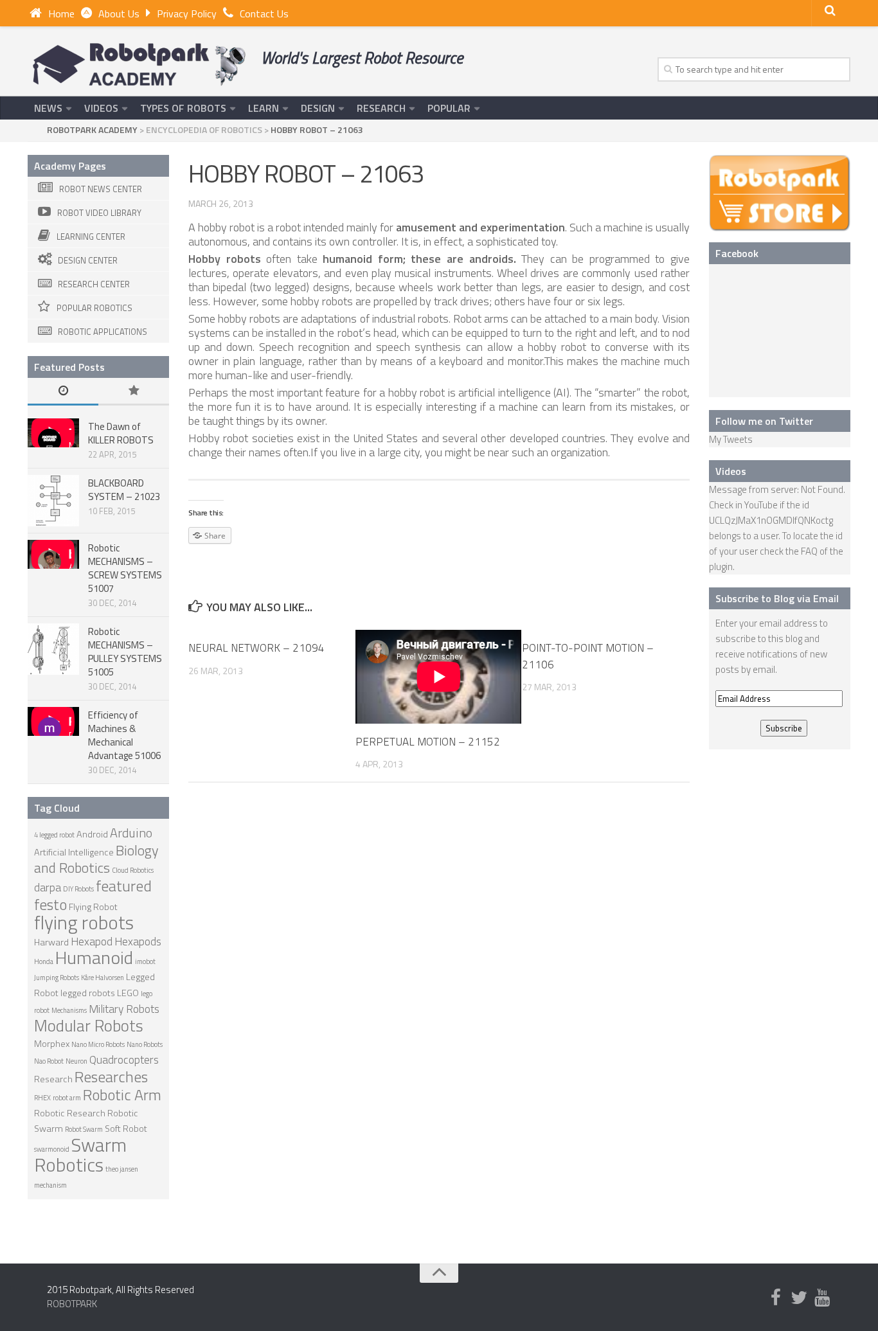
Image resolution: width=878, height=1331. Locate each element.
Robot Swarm (84, 1129)
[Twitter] (799, 1298)
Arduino (131, 833)
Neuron (76, 1061)
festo (50, 904)
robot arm (67, 1098)
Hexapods (137, 941)
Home (61, 13)
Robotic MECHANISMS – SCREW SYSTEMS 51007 (125, 568)
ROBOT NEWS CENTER (100, 189)
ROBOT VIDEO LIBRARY (99, 212)
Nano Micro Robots (98, 1044)
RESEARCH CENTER (94, 284)
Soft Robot (126, 1128)
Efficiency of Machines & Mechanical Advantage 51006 (124, 735)
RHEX (42, 1098)
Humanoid (94, 957)
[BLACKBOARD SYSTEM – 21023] (53, 500)
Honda (43, 961)
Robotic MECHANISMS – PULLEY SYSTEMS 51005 (125, 651)
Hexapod (91, 941)
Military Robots (124, 1008)
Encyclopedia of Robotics (204, 129)
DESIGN (318, 108)
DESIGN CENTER (88, 260)
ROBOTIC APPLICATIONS (102, 331)
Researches (111, 1076)
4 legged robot (54, 835)
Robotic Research (69, 1113)
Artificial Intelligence (74, 852)
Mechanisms (69, 1010)
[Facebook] (776, 1298)
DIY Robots (78, 889)
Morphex (51, 1044)
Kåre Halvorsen (102, 977)
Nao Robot (49, 1061)
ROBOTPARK (72, 1303)
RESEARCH (381, 108)
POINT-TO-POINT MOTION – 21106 (588, 656)
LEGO (128, 993)
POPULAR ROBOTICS (94, 307)
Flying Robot (93, 907)
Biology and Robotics (96, 859)
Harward (51, 942)
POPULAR (448, 108)
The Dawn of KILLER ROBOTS (121, 433)
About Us (118, 13)
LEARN (263, 108)
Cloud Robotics (133, 870)
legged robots (87, 993)
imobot (145, 961)
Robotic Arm (122, 1094)
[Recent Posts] (63, 392)
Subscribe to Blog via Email (777, 598)
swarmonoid (51, 1149)
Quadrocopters (124, 1059)
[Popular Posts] (133, 392)
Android (92, 834)
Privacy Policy (187, 13)
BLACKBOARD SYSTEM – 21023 (124, 490)
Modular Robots (88, 1025)
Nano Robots (145, 1044)
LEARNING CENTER (91, 236)
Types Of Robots (183, 108)
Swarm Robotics (80, 1154)
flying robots (84, 922)
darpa (47, 887)
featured (124, 885)
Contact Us (264, 13)
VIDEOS (101, 108)
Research (53, 1079)
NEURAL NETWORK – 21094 (256, 647)
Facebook (736, 253)
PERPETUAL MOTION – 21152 (427, 741)
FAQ (809, 551)
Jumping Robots (56, 977)
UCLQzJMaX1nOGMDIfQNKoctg (771, 520)
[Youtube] (822, 1298)
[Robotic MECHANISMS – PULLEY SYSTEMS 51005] (53, 649)
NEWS (48, 108)
